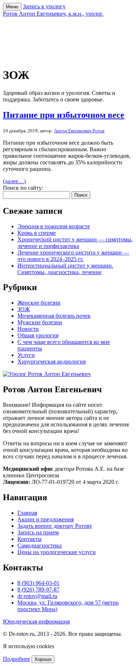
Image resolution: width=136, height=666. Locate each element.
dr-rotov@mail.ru (37, 596)
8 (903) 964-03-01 (38, 583)
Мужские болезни (39, 322)
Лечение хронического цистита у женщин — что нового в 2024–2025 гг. (73, 255)
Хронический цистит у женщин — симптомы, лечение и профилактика (75, 242)
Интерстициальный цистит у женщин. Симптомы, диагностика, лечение (65, 268)
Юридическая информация (36, 621)
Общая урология (37, 335)
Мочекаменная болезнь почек (54, 316)
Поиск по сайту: (23, 188)
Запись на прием (38, 532)
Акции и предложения (45, 519)
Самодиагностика (39, 545)
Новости (28, 329)
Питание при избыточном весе (63, 115)
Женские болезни (39, 303)
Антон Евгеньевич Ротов (79, 130)
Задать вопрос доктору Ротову (54, 526)
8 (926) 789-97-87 (38, 589)
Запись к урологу (44, 6)
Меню (12, 6)
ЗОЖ (23, 309)
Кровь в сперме (36, 233)
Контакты (29, 539)
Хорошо (42, 659)
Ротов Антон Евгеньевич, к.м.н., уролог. (53, 14)
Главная (27, 513)
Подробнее (16, 659)
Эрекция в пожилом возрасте (53, 226)
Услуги (26, 355)
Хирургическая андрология (51, 361)
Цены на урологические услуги (56, 552)
